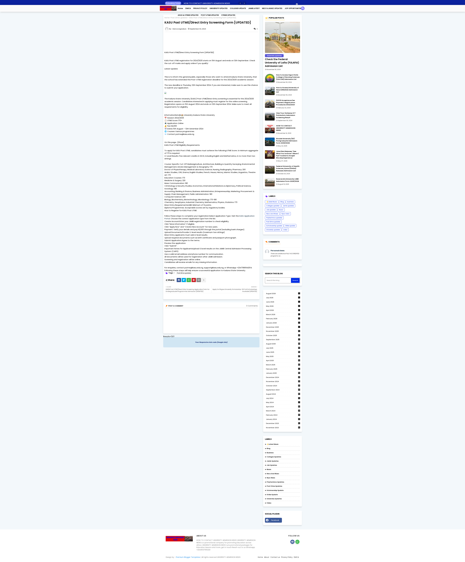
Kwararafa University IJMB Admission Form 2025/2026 (287, 180)
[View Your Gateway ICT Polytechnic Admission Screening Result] (270, 116)
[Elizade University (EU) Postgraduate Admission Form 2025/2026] (270, 142)
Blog (282, 202)
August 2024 (283, 394)
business (290, 202)
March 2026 (282, 314)
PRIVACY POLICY (200, 8)
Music (281, 210)
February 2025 (283, 369)
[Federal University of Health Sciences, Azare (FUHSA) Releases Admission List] (270, 169)
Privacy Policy (287, 557)
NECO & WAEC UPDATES (272, 8)
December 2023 (283, 423)
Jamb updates (288, 206)
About (266, 557)
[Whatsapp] (189, 280)
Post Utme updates (184, 273)
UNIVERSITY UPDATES (219, 8)
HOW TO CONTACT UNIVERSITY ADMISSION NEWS (207, 3)
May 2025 (283, 356)
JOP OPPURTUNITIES (293, 8)
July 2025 (283, 348)
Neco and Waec (272, 214)
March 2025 (283, 365)
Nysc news (285, 214)
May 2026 (283, 306)
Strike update (290, 226)
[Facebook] (179, 280)
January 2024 (283, 419)
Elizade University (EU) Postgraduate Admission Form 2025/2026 (286, 141)
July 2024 (283, 398)
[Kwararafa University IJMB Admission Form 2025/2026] (270, 182)
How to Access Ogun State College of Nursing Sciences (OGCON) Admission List (288, 77)
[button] (240, 3)
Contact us (275, 557)
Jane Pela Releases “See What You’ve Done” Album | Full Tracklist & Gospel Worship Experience (287, 154)
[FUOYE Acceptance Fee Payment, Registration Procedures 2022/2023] (270, 103)
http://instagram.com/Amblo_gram (291, 521)
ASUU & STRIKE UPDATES (188, 15)
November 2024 (283, 381)
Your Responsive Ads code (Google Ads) (211, 342)
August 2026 (283, 293)
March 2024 (283, 411)
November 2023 (283, 427)
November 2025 (283, 331)
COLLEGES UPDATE (238, 8)
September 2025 (283, 339)
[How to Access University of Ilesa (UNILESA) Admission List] (270, 91)
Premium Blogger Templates (188, 557)
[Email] (199, 280)
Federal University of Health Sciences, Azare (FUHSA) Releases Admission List (287, 168)
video (285, 230)
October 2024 (283, 386)
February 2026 (282, 318)
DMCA (188, 8)
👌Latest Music (271, 202)
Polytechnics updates (274, 218)
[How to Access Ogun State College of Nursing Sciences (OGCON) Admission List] (270, 78)
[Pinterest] (194, 280)
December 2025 (282, 327)
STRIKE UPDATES (228, 15)
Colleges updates (272, 206)
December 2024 (283, 377)
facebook (275, 520)
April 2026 (282, 310)
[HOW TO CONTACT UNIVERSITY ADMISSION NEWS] (270, 129)
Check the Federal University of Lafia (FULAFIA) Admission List (282, 63)
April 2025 (283, 360)
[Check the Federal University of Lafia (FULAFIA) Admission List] (282, 37)
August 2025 (283, 344)
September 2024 (283, 390)
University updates (273, 230)
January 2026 (283, 323)
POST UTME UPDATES (210, 15)
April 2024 (283, 407)
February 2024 (283, 415)
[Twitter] (184, 280)
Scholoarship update (274, 226)
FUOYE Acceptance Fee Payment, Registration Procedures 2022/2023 (285, 102)
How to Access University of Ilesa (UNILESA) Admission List (287, 90)
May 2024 (283, 402)
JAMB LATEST (254, 8)
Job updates (271, 210)
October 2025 (283, 335)
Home (180, 8)
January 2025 (283, 373)
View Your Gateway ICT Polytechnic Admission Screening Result (286, 115)
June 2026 (282, 302)
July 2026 (282, 298)
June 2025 (283, 352)
